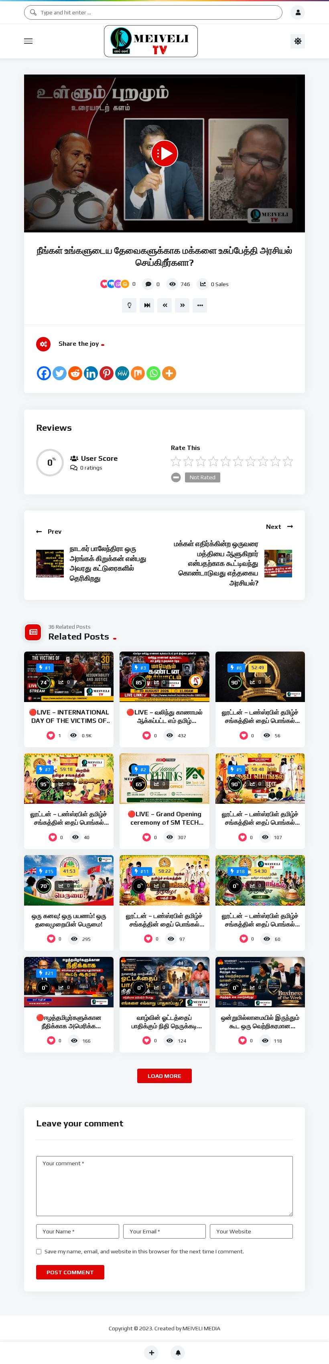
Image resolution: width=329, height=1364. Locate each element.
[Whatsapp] (153, 373)
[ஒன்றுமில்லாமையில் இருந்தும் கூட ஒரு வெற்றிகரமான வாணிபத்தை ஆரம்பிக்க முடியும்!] (260, 982)
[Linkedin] (91, 373)
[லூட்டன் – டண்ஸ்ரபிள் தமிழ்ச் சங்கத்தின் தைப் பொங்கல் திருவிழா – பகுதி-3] (260, 778)
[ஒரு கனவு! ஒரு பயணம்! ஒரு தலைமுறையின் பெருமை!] (69, 880)
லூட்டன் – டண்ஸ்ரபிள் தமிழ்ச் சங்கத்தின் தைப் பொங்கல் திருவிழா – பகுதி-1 (260, 924)
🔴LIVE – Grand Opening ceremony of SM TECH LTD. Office (164, 822)
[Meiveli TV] (161, 41)
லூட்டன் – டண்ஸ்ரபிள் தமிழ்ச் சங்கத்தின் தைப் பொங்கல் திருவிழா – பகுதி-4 (68, 822)
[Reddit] (75, 373)
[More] (169, 373)
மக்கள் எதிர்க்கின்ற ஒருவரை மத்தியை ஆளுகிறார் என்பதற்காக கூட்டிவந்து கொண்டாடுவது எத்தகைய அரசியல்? (216, 563)
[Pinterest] (107, 373)
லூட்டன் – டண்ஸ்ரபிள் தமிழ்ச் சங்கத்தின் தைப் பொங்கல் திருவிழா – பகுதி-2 (164, 924)
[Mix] (138, 373)
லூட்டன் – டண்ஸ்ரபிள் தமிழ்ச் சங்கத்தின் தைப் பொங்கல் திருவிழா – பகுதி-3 (260, 822)
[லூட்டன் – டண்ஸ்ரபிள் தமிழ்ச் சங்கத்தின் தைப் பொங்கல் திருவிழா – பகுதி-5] (260, 677)
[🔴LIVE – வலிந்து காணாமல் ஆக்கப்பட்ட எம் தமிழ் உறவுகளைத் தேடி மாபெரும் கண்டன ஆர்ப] (164, 677)
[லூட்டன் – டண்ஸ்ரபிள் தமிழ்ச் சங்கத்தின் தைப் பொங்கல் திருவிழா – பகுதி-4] (69, 778)
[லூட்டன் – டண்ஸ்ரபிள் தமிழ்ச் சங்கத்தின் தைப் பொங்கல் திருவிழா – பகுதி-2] (164, 880)
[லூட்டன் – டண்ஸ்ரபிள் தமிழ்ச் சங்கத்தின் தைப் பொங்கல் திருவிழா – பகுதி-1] (260, 880)
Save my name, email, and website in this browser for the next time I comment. (144, 1251)
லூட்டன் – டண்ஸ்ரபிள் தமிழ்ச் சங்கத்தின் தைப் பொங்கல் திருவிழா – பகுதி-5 (260, 720)
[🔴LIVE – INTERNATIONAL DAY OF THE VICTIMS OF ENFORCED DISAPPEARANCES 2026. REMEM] (69, 677)
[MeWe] (122, 373)
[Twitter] (60, 373)
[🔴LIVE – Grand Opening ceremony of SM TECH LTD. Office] (164, 778)
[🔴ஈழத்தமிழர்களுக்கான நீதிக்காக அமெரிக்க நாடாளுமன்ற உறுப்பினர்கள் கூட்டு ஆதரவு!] (69, 982)
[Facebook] (44, 373)
